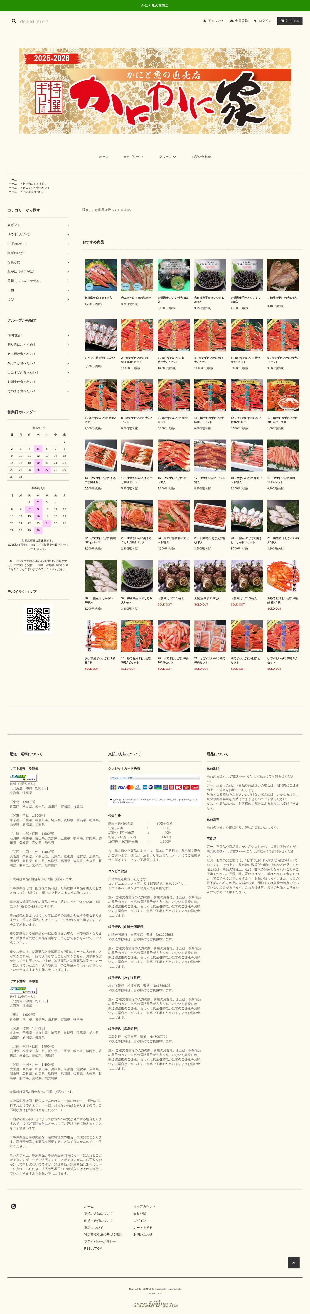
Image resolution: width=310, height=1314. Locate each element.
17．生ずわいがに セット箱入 (209, 480)
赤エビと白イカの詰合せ (136, 297)
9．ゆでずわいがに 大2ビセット (173, 420)
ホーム (104, 157)
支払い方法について (98, 1213)
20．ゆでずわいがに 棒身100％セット (173, 660)
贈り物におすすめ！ (35, 183)
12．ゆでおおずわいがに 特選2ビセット (246, 420)
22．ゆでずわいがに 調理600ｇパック (100, 540)
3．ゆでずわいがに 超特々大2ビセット (171, 360)
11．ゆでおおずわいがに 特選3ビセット (209, 420)
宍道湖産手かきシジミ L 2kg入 (209, 299)
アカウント (216, 20)
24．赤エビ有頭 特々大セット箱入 (173, 540)
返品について (93, 1227)
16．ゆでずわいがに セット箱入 (173, 480)
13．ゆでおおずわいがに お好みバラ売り (282, 420)
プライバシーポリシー (100, 1241)
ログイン (265, 20)
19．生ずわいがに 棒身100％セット (281, 480)
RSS (87, 1248)
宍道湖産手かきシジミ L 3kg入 (245, 299)
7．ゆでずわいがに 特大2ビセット (100, 420)
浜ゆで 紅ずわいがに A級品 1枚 (100, 660)
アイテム (292, 20)
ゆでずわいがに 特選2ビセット (282, 660)
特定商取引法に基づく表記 (103, 1234)
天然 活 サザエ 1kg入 (171, 598)
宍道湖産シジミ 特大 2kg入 (173, 299)
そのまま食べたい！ (35, 191)
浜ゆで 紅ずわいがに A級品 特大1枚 (282, 600)
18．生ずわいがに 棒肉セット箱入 (246, 480)
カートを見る (143, 1227)
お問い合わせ (201, 157)
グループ (165, 157)
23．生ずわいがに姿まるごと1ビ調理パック (136, 540)
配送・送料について (98, 1220)
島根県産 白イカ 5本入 (98, 297)
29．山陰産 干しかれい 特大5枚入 (283, 540)
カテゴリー (131, 157)
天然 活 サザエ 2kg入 (207, 598)
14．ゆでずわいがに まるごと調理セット (100, 480)
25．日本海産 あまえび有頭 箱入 (209, 540)
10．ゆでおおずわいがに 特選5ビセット (136, 660)
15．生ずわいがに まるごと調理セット (136, 480)
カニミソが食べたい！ (36, 187)
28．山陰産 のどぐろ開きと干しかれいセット (246, 540)
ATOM (97, 1248)
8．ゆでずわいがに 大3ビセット (136, 420)
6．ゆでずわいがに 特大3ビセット (282, 360)
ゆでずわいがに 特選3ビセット (245, 660)
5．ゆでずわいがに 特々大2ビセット (245, 360)
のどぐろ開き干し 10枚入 (100, 357)
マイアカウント (144, 1206)
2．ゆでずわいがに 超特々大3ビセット (134, 360)
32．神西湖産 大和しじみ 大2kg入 (136, 600)
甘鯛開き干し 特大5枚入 (282, 297)
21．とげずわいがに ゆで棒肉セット (209, 660)
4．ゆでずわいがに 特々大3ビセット (209, 360)
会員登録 (241, 20)
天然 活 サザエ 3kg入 (244, 598)
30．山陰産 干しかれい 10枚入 (99, 600)
